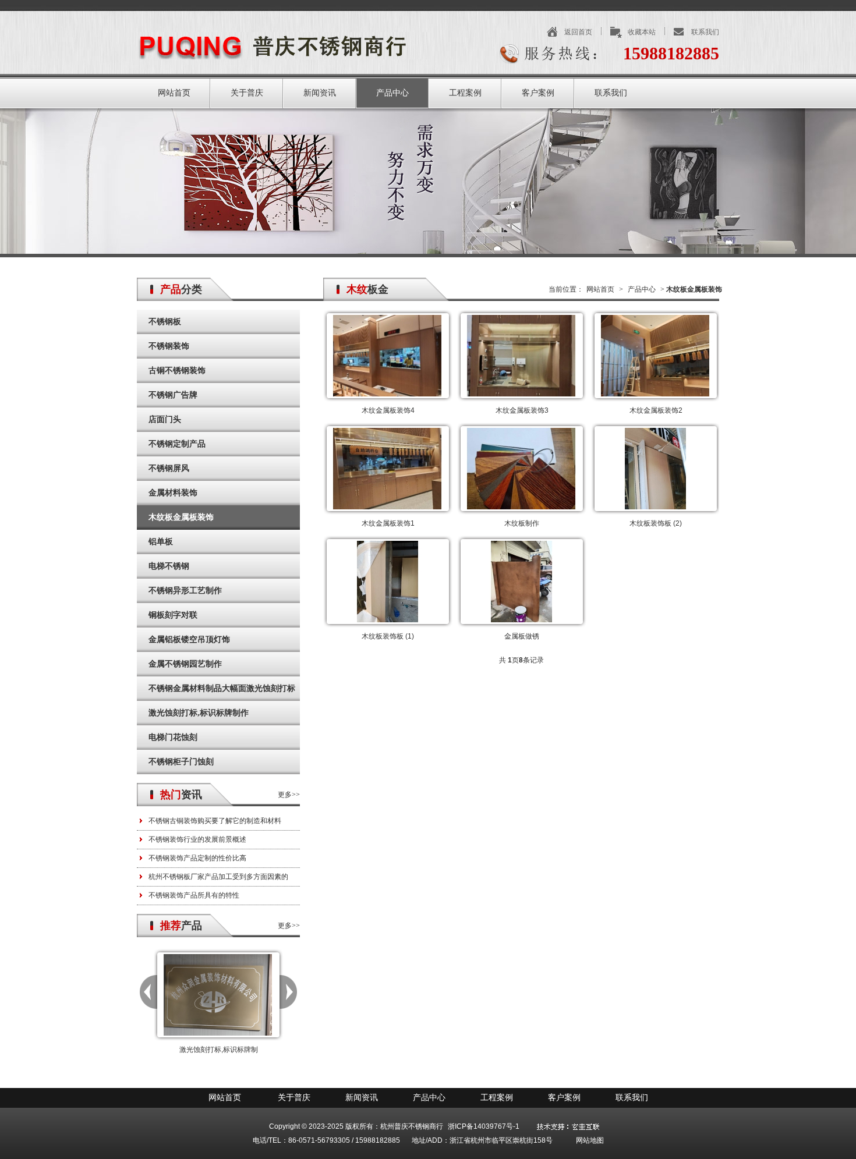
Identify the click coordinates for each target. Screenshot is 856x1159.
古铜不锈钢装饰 (177, 370)
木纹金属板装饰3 (522, 410)
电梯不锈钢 (168, 566)
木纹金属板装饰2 (655, 410)
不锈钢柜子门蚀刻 (181, 761)
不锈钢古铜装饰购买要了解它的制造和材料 (214, 821)
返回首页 (578, 32)
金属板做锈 (521, 636)
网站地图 (590, 1140)
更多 (285, 795)
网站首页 (174, 92)
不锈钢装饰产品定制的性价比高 (197, 858)
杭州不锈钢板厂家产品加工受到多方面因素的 (218, 877)
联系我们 (705, 32)
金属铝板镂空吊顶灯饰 (189, 639)
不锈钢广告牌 (172, 395)
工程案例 (465, 92)
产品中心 (392, 92)
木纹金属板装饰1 (388, 523)
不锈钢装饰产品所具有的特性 (193, 895)
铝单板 (160, 541)
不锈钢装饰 (168, 346)
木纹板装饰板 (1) (388, 636)
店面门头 (164, 419)
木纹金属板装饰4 (388, 410)
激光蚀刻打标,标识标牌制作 (198, 712)
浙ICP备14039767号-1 (483, 1126)
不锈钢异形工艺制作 (185, 590)
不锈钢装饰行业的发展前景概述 (197, 839)
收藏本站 (642, 32)
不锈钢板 (164, 321)
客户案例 (538, 92)
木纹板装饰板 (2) (655, 523)
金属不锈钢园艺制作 (185, 664)
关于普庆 (247, 92)
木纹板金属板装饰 (181, 517)
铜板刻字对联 (172, 615)
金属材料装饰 (172, 492)
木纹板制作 (521, 523)
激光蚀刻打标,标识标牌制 (218, 1049)
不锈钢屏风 (168, 468)
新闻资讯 (319, 92)
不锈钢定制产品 (177, 444)
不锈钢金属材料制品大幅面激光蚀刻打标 (221, 688)
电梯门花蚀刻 (172, 737)
